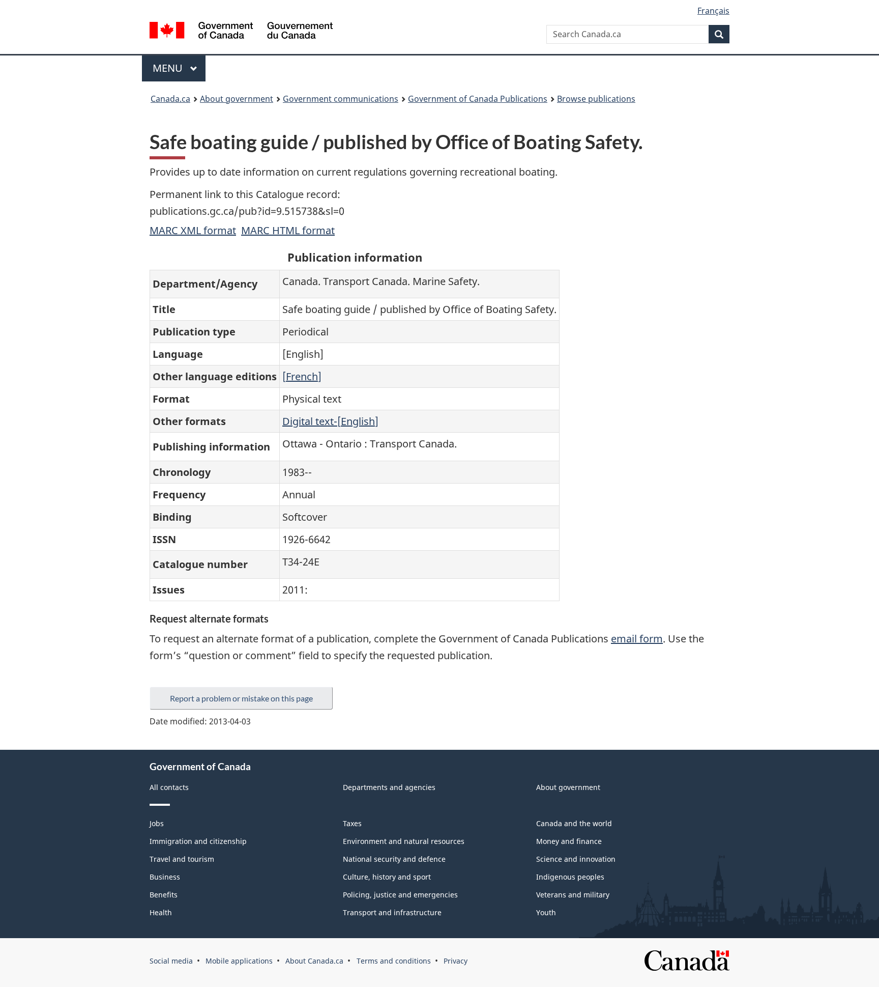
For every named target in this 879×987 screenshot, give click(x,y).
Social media (171, 961)
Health (161, 912)
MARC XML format (193, 230)
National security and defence (394, 859)
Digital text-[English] (330, 421)
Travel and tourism (182, 859)
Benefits (164, 894)
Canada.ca (170, 98)
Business (165, 877)
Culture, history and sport (387, 877)
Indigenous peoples (570, 877)
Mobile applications (239, 961)
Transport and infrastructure (392, 912)
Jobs (157, 823)
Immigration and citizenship (198, 841)
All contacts (169, 787)
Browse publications (596, 98)
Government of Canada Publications (477, 98)
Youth (546, 912)
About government (236, 98)
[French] (301, 376)
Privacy (455, 961)
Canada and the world (574, 823)
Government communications (340, 98)
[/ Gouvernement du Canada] (241, 32)
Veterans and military (572, 894)
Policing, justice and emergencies (400, 894)
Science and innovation (576, 859)
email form (637, 638)
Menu (169, 68)
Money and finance (569, 841)
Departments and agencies (389, 787)
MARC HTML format (288, 230)
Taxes (352, 823)
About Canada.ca (314, 961)
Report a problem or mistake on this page (241, 698)
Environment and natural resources (403, 841)
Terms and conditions (394, 961)
